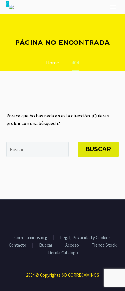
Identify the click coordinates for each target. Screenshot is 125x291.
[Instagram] (66, 216)
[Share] (74, 216)
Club (50, 26)
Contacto (17, 245)
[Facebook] (50, 216)
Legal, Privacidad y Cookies (85, 237)
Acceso (72, 245)
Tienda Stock (104, 245)
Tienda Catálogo (62, 253)
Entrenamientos (85, 26)
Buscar (98, 149)
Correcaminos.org (30, 237)
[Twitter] (58, 216)
